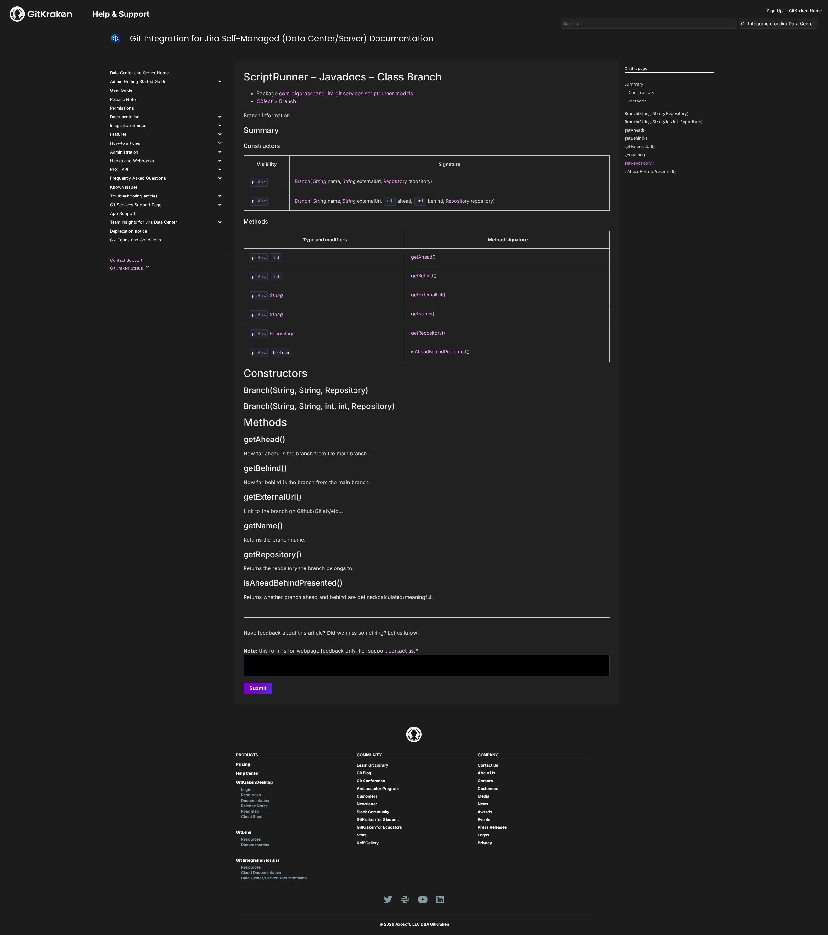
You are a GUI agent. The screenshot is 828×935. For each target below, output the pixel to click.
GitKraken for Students (378, 819)
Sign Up (775, 10)
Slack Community (373, 811)
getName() (635, 155)
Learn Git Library (372, 765)
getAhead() (635, 130)
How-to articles (125, 143)
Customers (367, 796)
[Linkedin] (440, 899)
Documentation (125, 116)
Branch (287, 101)
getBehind (422, 275)
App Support (122, 213)
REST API (119, 169)
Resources (251, 794)
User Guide (121, 90)
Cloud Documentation (261, 872)
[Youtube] (422, 899)
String (319, 181)
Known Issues (124, 187)
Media (483, 796)
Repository (395, 181)
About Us (486, 772)
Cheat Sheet (252, 816)
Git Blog (364, 772)
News (483, 804)
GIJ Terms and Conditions (135, 240)
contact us (401, 650)
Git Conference (371, 780)
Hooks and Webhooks (132, 160)
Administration (124, 152)
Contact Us (488, 765)
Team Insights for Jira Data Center (143, 222)
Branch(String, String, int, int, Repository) (664, 121)
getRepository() (639, 163)
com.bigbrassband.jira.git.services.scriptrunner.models (346, 93)
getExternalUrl (426, 294)
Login (246, 789)
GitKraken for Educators (379, 827)
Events (484, 819)
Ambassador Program (378, 788)
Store (362, 835)
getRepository (426, 332)
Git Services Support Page (135, 204)
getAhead (421, 257)
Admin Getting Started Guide (138, 81)
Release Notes (124, 99)
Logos (483, 835)
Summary (634, 84)
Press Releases (492, 827)
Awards (485, 811)
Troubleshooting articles (134, 196)
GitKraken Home (805, 10)
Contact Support (126, 260)
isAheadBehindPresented (438, 351)
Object (264, 101)
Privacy (485, 842)
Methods (637, 101)
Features (118, 134)
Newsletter (367, 804)
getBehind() (636, 138)
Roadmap (250, 811)
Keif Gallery (368, 842)
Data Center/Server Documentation (274, 878)
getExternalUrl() (640, 146)
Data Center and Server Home (139, 72)
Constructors (641, 92)
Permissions (122, 108)
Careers (485, 780)
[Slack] (405, 899)
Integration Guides (128, 125)
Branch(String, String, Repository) (656, 113)
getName (421, 313)
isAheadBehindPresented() (650, 171)
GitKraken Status (128, 268)
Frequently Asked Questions (138, 178)
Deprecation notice (128, 231)
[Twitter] (388, 899)
